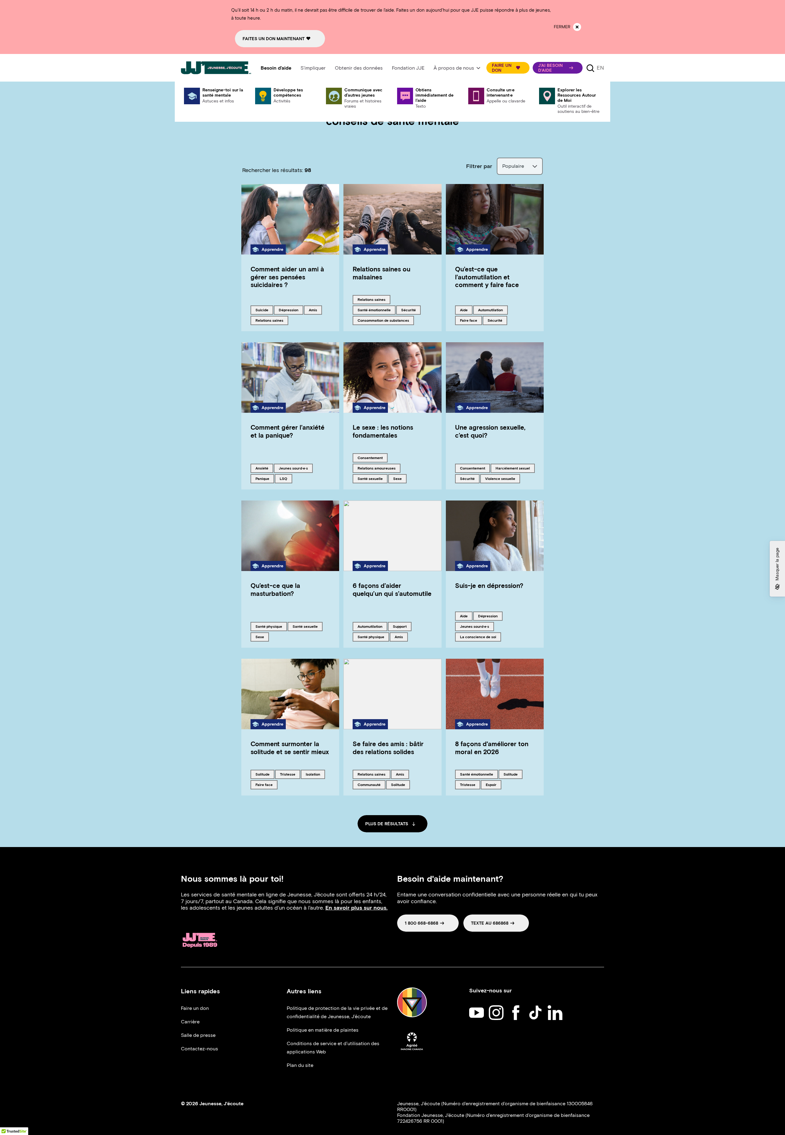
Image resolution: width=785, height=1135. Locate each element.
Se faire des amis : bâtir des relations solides (388, 747)
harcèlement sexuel (512, 468)
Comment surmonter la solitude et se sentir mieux (290, 747)
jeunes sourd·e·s (293, 468)
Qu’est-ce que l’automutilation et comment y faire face (487, 276)
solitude (264, 774)
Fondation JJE (408, 68)
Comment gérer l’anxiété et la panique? (287, 431)
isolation (315, 774)
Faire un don (195, 1008)
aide (466, 309)
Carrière (190, 1022)
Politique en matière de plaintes (322, 1030)
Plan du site (300, 1065)
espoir (493, 784)
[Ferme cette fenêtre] (577, 27)
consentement (370, 457)
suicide (264, 309)
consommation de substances (383, 320)
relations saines (269, 320)
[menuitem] (276, 68)
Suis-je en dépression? (489, 585)
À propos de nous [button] (454, 68)
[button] (508, 68)
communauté (369, 784)
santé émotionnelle (374, 309)
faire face (470, 320)
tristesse (290, 774)
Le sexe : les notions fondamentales (383, 431)
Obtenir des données (359, 68)
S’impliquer (313, 68)
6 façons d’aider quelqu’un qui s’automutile (392, 589)
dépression (289, 309)
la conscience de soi (478, 636)
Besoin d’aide (276, 68)
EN (600, 67)
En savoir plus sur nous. (356, 907)
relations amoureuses (376, 468)
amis (315, 309)
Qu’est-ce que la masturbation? (275, 589)
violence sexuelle (500, 478)
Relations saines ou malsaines (381, 273)
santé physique (268, 626)
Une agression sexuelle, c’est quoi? (490, 431)
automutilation (490, 309)
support (402, 626)
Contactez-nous (199, 1049)
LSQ (285, 478)
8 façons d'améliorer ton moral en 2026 (491, 747)
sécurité (411, 309)
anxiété (264, 468)
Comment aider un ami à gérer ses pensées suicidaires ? (287, 276)
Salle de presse (198, 1035)
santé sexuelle (370, 478)
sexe (400, 478)
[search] (590, 68)
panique (264, 478)
